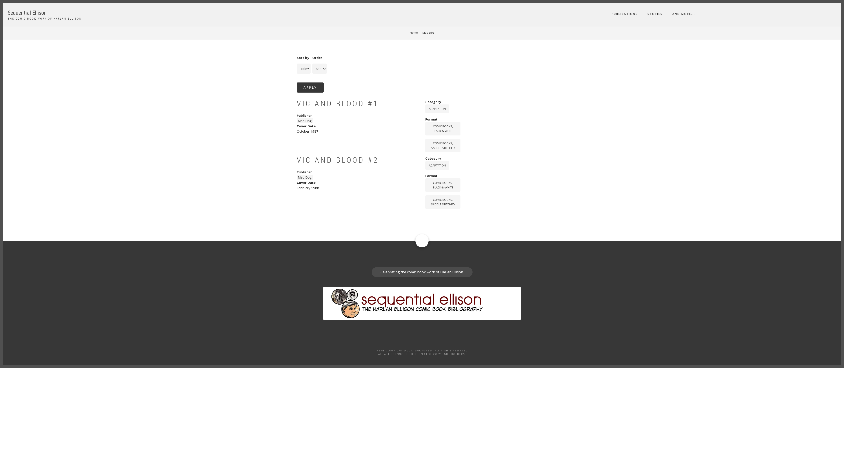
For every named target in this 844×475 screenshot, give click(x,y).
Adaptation (437, 109)
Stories (655, 14)
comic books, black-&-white (443, 128)
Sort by (303, 57)
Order (317, 57)
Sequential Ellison (27, 13)
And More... (683, 14)
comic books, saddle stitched (443, 145)
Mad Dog (305, 121)
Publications (625, 14)
